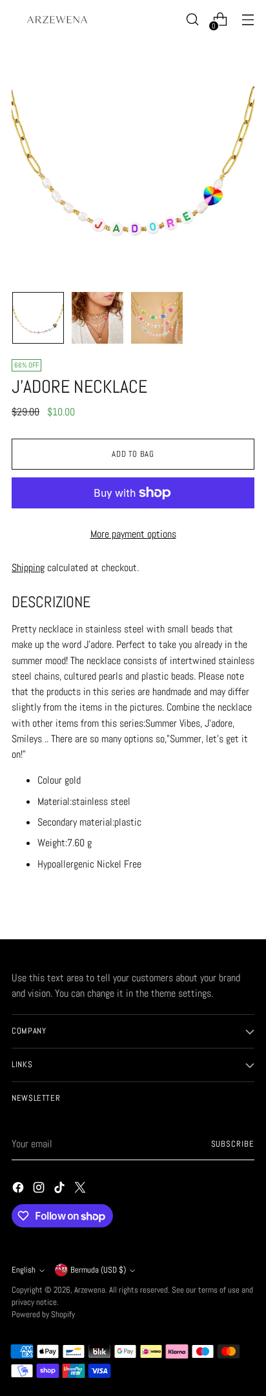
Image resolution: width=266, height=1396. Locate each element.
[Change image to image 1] (38, 318)
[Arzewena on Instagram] (40, 1189)
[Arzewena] (57, 19)
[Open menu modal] (247, 19)
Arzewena (89, 1290)
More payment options (133, 534)
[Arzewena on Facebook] (19, 1189)
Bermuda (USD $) (98, 1270)
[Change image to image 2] (97, 318)
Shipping (28, 567)
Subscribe (233, 1144)
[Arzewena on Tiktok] (60, 1189)
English (24, 1270)
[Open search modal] (192, 19)
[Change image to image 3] (157, 318)
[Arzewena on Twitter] (81, 1189)
